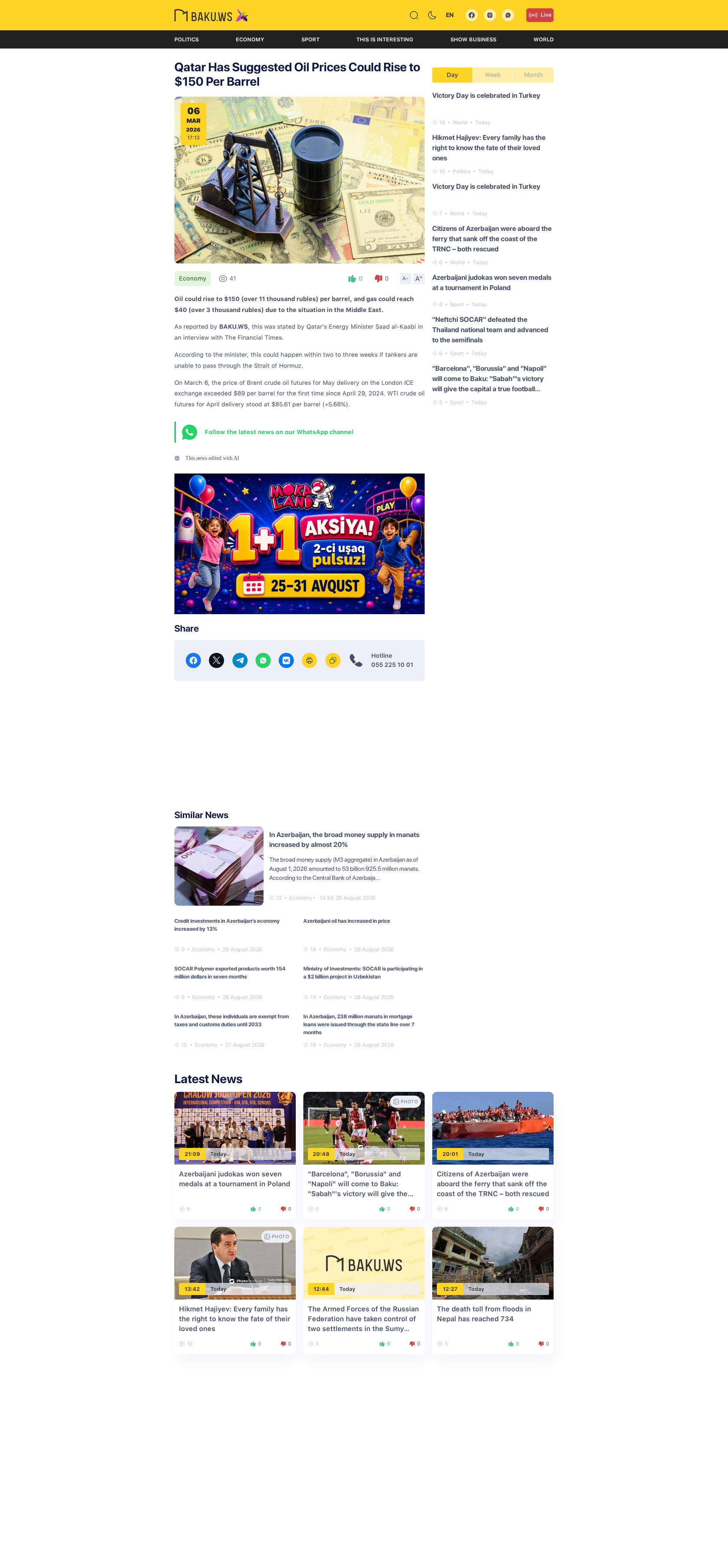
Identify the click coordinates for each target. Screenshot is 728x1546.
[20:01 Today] (493, 1127)
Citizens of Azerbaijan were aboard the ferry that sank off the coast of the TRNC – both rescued (492, 238)
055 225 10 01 (392, 664)
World (543, 39)
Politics (186, 39)
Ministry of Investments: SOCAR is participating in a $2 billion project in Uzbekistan (363, 973)
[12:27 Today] (493, 1262)
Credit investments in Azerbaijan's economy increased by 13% (227, 925)
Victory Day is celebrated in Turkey (486, 95)
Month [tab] (533, 74)
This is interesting (384, 39)
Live (546, 15)
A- (405, 278)
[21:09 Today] (235, 1127)
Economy (250, 39)
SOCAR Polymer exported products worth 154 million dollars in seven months (230, 973)
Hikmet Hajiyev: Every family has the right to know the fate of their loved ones (489, 147)
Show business (473, 39)
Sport (310, 39)
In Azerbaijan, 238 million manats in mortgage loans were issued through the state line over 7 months (358, 1024)
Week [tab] (493, 74)
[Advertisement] (299, 745)
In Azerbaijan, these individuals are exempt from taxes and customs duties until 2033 (231, 1020)
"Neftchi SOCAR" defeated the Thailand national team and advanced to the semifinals (490, 329)
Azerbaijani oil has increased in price (346, 921)
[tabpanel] (493, 248)
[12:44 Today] (364, 1262)
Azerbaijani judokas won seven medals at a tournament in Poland (491, 282)
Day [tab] (452, 74)
